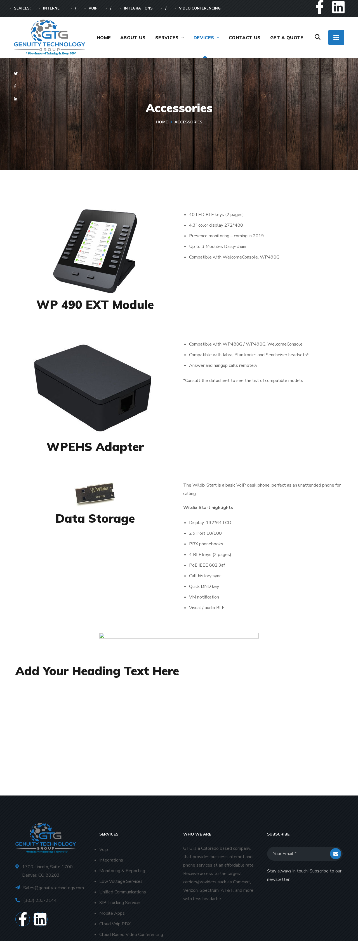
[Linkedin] (338, 7)
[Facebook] (320, 7)
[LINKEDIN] (18, 99)
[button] (318, 37)
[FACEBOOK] (17, 86)
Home (162, 122)
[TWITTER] (18, 73)
